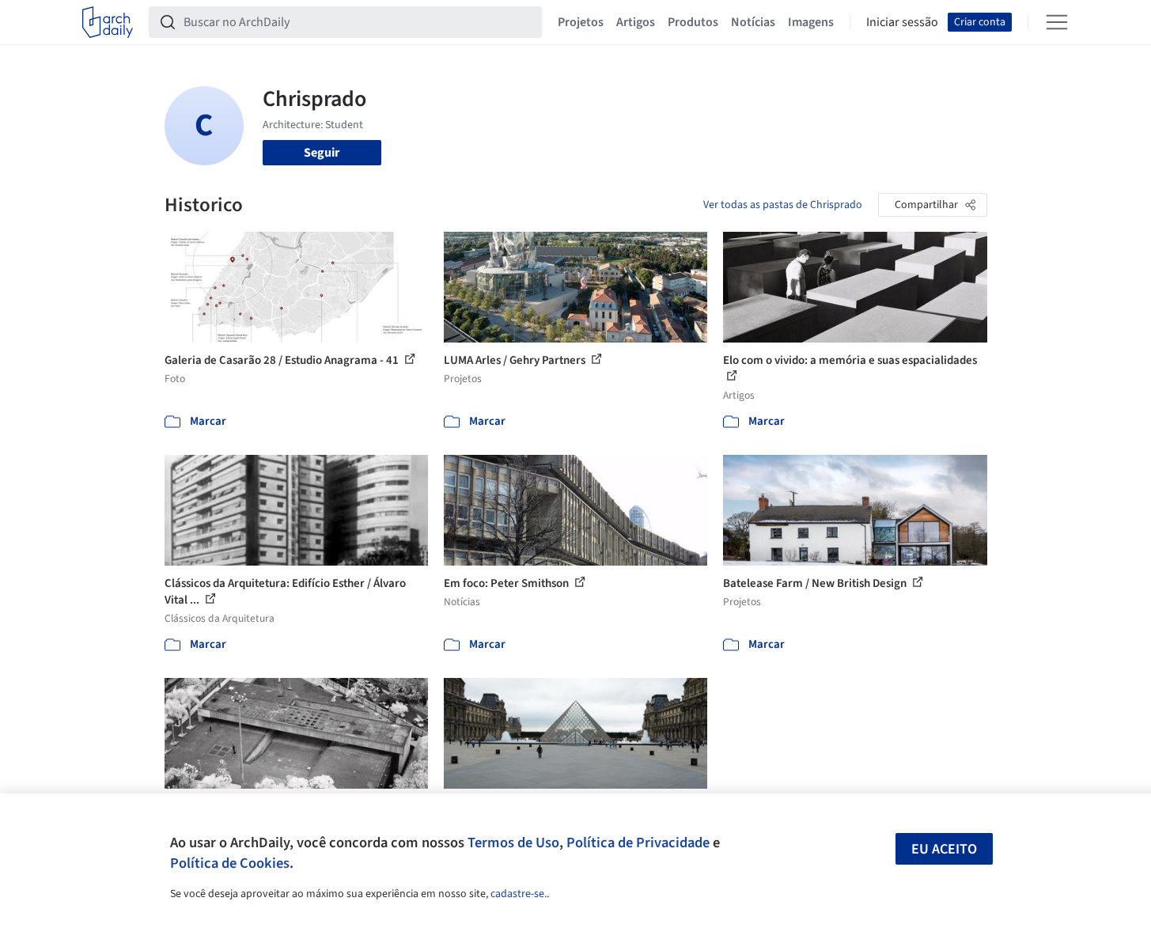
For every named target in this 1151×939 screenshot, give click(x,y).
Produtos (693, 22)
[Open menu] (1057, 22)
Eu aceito (944, 849)
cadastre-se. (518, 894)
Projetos (581, 22)
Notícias (753, 22)
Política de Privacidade (638, 842)
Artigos (635, 22)
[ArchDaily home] (107, 22)
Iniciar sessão (902, 22)
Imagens (811, 22)
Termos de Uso (513, 842)
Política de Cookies (230, 863)
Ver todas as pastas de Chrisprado (782, 204)
